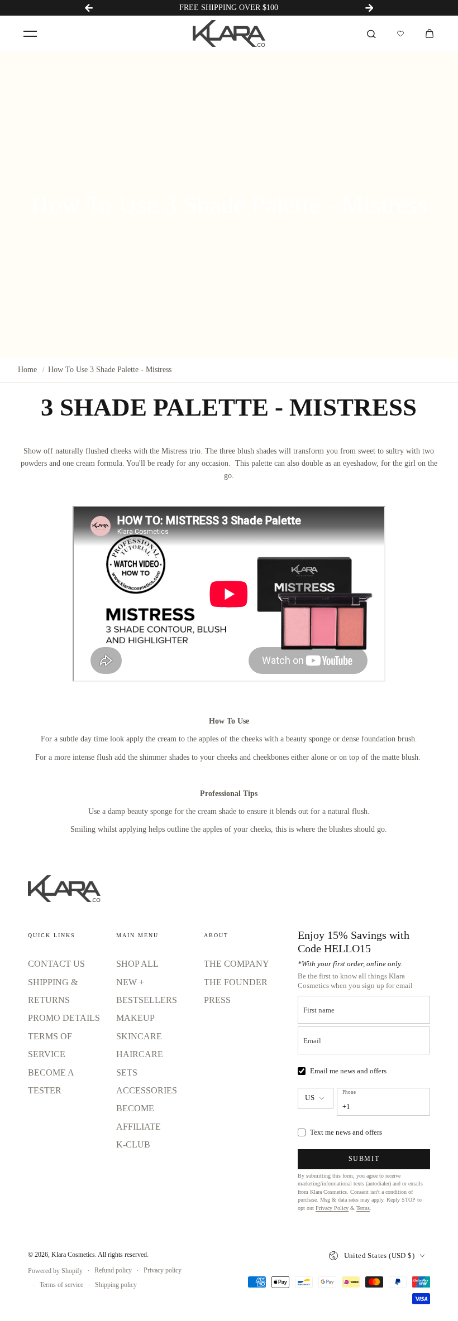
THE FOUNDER (236, 982)
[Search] (371, 33)
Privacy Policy (332, 1208)
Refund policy (113, 1270)
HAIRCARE (139, 1054)
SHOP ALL (137, 963)
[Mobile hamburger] (30, 33)
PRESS (217, 1000)
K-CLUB (133, 1144)
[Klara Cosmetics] (229, 33)
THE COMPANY (236, 963)
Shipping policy (116, 1285)
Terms (363, 1208)
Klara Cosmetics (73, 1255)
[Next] (369, 8)
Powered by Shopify (55, 1271)
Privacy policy (163, 1270)
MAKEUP (135, 1018)
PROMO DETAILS (64, 1018)
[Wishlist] (400, 33)
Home (27, 369)
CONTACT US (56, 963)
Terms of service (61, 1285)
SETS (126, 1072)
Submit (364, 1158)
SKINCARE (139, 1036)
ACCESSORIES (146, 1090)
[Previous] (89, 8)
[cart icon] (429, 33)
